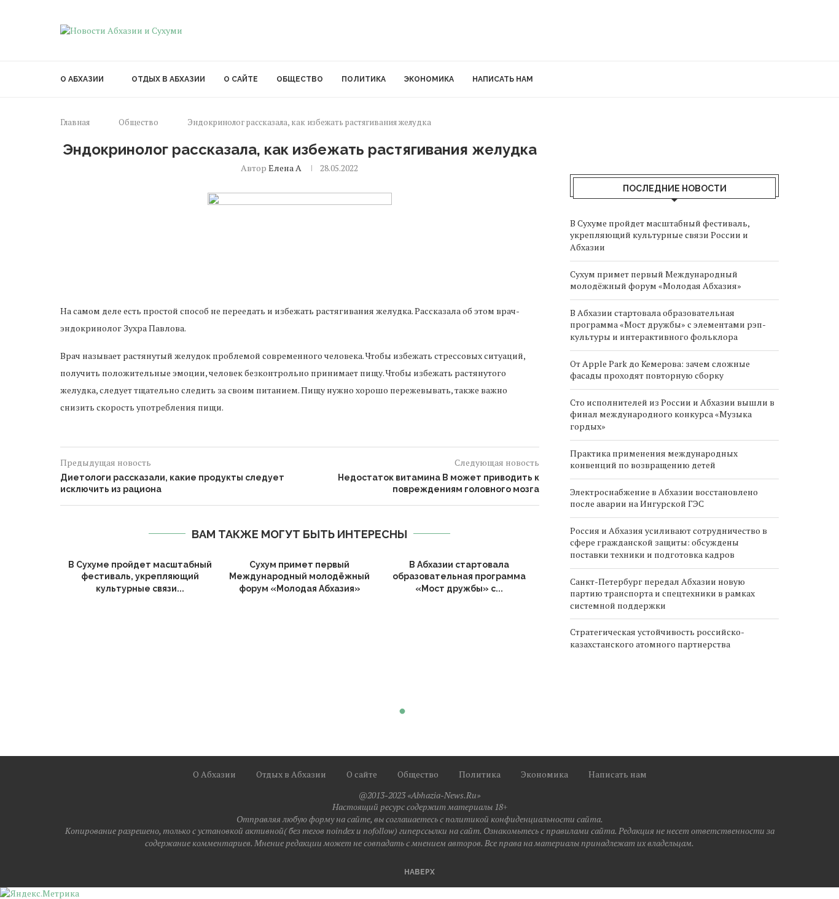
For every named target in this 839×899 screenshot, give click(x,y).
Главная (75, 122)
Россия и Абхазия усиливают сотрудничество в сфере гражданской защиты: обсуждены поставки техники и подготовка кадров (668, 542)
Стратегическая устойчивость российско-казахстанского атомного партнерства (657, 638)
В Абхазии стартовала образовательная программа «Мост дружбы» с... (459, 576)
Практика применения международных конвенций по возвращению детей (654, 459)
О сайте (241, 79)
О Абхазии (82, 79)
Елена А (285, 168)
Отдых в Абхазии (168, 79)
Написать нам (502, 79)
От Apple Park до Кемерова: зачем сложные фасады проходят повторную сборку (660, 370)
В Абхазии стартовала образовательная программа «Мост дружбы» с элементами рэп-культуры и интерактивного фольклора (668, 324)
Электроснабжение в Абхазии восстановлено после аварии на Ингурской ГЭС (664, 498)
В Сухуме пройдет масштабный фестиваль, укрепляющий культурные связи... (140, 576)
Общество (299, 79)
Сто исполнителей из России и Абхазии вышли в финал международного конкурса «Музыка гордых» (672, 414)
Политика (363, 79)
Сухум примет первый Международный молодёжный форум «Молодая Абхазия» (299, 576)
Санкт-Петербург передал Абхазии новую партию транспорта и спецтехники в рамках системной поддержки (662, 593)
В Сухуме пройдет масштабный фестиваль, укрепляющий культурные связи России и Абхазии (659, 235)
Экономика (429, 79)
